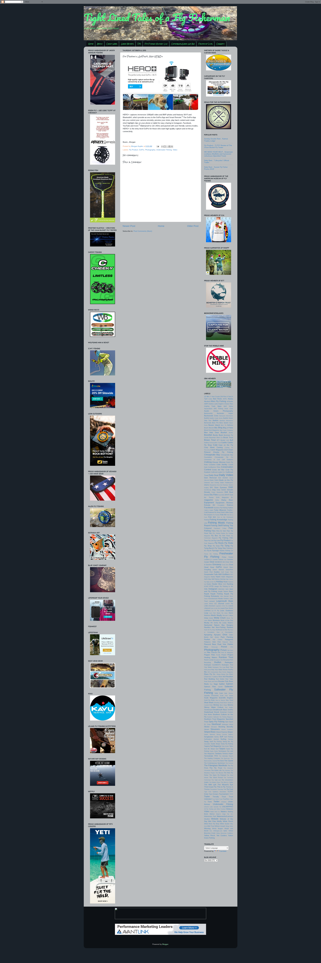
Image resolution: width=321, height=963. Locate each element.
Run (211, 684)
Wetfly (219, 821)
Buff (231, 440)
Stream (206, 729)
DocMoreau (207, 490)
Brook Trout (228, 437)
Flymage (215, 550)
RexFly (230, 670)
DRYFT (227, 495)
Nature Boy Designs (223, 625)
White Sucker (224, 824)
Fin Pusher (216, 515)
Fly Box (214, 536)
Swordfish (207, 744)
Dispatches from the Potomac (219, 485)
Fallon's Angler (208, 510)
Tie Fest (230, 789)
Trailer (207, 796)
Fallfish (230, 508)
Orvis (225, 634)
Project (223, 655)
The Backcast (225, 758)
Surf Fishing (228, 737)
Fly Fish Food (224, 536)
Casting (220, 447)
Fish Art (223, 515)
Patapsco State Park (212, 642)
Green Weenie (218, 570)
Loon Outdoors (226, 611)
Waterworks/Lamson (225, 816)
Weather (207, 819)
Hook (225, 582)
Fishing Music (216, 522)
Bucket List (225, 440)
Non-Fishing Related (224, 627)
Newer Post (129, 226)
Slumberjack (208, 710)
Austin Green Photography (218, 411)
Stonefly (230, 727)
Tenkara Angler (227, 753)
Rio (205, 672)
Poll (219, 652)
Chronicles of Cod (212, 460)
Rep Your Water (216, 670)
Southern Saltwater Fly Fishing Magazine (220, 717)
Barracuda (207, 423)
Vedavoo (229, 809)
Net (213, 627)
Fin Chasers (208, 515)
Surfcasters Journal (211, 739)
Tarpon (222, 748)
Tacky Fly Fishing (227, 744)
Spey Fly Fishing (216, 721)
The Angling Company (212, 758)
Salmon (229, 684)
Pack (223, 637)
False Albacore (220, 510)
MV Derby (214, 623)
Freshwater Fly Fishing (218, 555)
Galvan (220, 559)
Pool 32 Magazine (227, 652)
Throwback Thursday (216, 789)
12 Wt (206, 396)
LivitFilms (207, 611)
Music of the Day (227, 620)
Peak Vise (221, 644)
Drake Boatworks (217, 492)
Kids (221, 596)
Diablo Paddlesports (226, 482)
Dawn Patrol (214, 480)
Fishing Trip (227, 525)
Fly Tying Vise (220, 548)
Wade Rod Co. (215, 811)
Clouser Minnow (218, 462)
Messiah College (228, 615)
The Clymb (228, 761)
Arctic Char (228, 409)
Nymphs (217, 635)
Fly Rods (228, 543)
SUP (221, 737)
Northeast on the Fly (223, 630)
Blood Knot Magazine (211, 430)
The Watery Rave (214, 782)
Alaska (230, 399)
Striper (230, 732)
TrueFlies (226, 799)
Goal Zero (225, 564)
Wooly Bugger (217, 828)
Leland (230, 606)
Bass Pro (215, 423)
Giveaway (216, 564)
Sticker (207, 727)
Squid (231, 722)
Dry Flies (214, 494)
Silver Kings (223, 705)
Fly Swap (216, 546)
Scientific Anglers (226, 698)
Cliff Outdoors (227, 460)
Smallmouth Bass (220, 710)
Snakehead (208, 712)
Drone (206, 495)
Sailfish (222, 684)
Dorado (207, 492)
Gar (225, 559)
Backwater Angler (225, 413)
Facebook (208, 507)
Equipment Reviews (224, 503)
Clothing (208, 462)
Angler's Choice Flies (225, 404)
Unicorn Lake (208, 806)
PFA (231, 647)
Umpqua (223, 801)
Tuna (210, 802)
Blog (220, 427)
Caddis (224, 442)
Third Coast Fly (210, 787)
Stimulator (214, 727)
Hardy (213, 577)
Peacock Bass (210, 644)
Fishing (206, 520)
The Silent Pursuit (216, 777)
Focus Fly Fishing (211, 554)
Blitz (216, 428)
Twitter (216, 801)
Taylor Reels (214, 751)
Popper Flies (209, 655)
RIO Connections (213, 672)
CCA (226, 450)
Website (214, 819)
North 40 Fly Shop (209, 630)
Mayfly (219, 615)
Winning (207, 828)
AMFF (206, 404)
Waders (224, 812)
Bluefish (224, 432)
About (100, 44)
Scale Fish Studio (226, 695)
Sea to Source (220, 700)
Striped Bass (210, 732)
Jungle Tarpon (223, 591)
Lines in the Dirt (215, 608)
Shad (206, 702)
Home (90, 44)
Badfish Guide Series (216, 418)
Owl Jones (214, 637)
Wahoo (212, 814)
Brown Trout (210, 440)
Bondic (231, 432)
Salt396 (220, 686)
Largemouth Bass (224, 601)
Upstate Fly (217, 806)
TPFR (231, 794)
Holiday (219, 581)
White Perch (228, 821)
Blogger (165, 944)
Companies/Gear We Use (183, 44)
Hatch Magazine (227, 577)
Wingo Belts (229, 826)
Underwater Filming (164, 150)
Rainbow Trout (226, 657)
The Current (229, 763)
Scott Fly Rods (209, 700)
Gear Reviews (127, 44)
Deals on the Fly (226, 480)
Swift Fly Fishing (216, 741)
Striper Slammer (209, 734)
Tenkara (218, 753)
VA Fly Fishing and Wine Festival (214, 809)
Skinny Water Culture (213, 707)
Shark (211, 702)
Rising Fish (224, 674)
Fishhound (230, 517)
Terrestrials (208, 756)
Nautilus (207, 627)
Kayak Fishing (217, 594)
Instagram (213, 589)
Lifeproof (207, 608)
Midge (206, 618)
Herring (222, 579)
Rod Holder (220, 679)
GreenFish (229, 570)
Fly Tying (225, 545)
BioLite (211, 428)
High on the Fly (211, 582)
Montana (216, 620)
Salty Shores (228, 693)
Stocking (221, 727)
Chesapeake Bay (212, 454)
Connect (220, 44)
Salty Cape (219, 693)
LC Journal (219, 603)
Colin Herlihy (222, 465)
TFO (216, 756)
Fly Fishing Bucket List (156, 44)
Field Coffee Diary (227, 512)
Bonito (215, 435)
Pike (208, 652)
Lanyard (212, 601)
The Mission (219, 773)
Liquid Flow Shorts (226, 608)
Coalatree (212, 465)
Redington (229, 662)
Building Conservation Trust (212, 442)
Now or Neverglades (225, 632)
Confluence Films (214, 467)
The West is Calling (227, 782)
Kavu (231, 591)
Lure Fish (212, 613)
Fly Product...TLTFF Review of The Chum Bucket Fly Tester (218, 146)
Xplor (225, 831)
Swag (206, 741)
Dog (214, 490)
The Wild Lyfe (210, 785)
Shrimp (216, 705)
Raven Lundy (208, 660)
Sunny (216, 737)
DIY (139, 44)
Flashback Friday (220, 528)
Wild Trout (210, 826)
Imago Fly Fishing (221, 586)
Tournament (224, 794)
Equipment (209, 502)
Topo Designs (213, 794)
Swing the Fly (228, 741)
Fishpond (208, 528)
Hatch (218, 577)
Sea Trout (229, 700)
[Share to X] (167, 146)
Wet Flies (212, 821)
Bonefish (208, 435)
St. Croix (207, 724)
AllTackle (230, 401)
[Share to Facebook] (169, 146)
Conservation (227, 467)
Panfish (207, 639)
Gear (212, 562)
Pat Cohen (217, 639)
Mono (210, 620)
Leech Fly (229, 603)
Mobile (211, 618)
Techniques (222, 751)
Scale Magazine (211, 698)
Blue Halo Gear (211, 432)
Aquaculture (208, 409)
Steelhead (216, 724)
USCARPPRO (227, 807)
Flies (213, 531)
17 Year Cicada (214, 396)
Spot (226, 722)
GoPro (141, 150)
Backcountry (208, 413)
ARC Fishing (218, 409)
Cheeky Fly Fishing (223, 452)
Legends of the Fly (222, 606)
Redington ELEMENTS (212, 665)
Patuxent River (227, 642)
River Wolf (222, 677)
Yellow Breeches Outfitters (224, 833)
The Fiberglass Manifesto (215, 765)
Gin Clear (226, 562)
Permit (224, 647)
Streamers (215, 729)
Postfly (218, 655)
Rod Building (209, 679)
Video (175, 150)
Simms (230, 705)
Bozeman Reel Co (216, 437)
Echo (217, 500)
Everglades (221, 505)
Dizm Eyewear (220, 487)
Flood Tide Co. (209, 533)
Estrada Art (209, 505)
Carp (215, 445)
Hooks (209, 584)
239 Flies (223, 396)
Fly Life (210, 540)
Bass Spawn (223, 423)
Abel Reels (217, 399)
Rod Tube (229, 679)
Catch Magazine (217, 450)
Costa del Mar (218, 470)
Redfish (217, 662)
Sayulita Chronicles (211, 695)
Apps (219, 406)
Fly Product (133, 150)
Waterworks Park (210, 816)
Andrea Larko (213, 404)
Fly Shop (208, 546)
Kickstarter (215, 596)
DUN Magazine (222, 497)
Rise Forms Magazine (226, 672)
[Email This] (162, 146)
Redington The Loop (219, 667)
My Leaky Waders (226, 623)
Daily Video (226, 475)
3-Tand (229, 396)
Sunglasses (208, 737)
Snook (216, 712)
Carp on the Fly (226, 445)
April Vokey (228, 406)
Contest (207, 469)
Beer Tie (223, 425)
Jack (226, 589)
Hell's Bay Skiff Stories (212, 579)
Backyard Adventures (226, 416)
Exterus (230, 505)
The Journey (226, 770)
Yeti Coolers (221, 835)
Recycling (207, 662)
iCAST (206, 586)
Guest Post (208, 572)
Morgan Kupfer (137, 146)
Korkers (226, 598)
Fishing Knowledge (218, 519)
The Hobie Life (216, 770)
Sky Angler (229, 707)
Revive (225, 670)
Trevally (216, 797)
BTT (218, 440)
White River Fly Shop (211, 824)
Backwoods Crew (211, 416)
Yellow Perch (209, 835)
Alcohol (207, 401)
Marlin (213, 615)
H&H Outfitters (224, 574)
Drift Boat (229, 492)
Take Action (225, 746)
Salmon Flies (210, 687)
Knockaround (213, 598)
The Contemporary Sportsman (214, 763)
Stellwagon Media (227, 724)
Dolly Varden (221, 490)
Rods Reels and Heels (211, 681)
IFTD (211, 586)
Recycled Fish (228, 660)
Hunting (230, 584)
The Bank (220, 761)
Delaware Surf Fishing (211, 482)
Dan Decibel (223, 478)
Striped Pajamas (221, 732)
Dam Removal (210, 478)
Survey (230, 739)
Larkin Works (208, 603)
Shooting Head (218, 702)
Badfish (206, 418)
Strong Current (222, 734)
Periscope (215, 647)
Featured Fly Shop (214, 512)
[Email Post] (158, 146)
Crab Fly (229, 470)
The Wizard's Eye (225, 785)
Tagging (207, 746)
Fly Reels (219, 543)
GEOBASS (218, 562)
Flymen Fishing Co (226, 550)
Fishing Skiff (216, 525)
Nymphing (208, 635)
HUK (224, 584)
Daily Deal (213, 475)
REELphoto (207, 669)
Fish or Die (221, 517)
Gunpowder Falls (211, 574)
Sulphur (230, 734)
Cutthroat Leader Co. (218, 472)
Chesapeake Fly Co (224, 457)
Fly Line (217, 540)
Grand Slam (228, 567)
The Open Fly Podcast (217, 775)
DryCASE (221, 495)
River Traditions (213, 676)
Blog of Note (228, 428)
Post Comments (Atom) (143, 231)
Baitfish (215, 420)
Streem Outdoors (227, 729)
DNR (230, 487)
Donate (230, 490)
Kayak (206, 594)
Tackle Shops (215, 744)
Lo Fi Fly (215, 611)
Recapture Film (218, 660)
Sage (216, 684)
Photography (150, 150)
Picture (223, 650)
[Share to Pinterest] (172, 146)
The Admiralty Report (226, 756)
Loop (206, 613)
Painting (230, 637)
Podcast (214, 652)
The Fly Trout (215, 768)
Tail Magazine (215, 746)
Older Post (192, 226)
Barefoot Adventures (226, 420)
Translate (222, 851)
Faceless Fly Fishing (221, 508)
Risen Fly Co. (210, 674)
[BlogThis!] (165, 146)
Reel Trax (229, 667)
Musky (206, 623)
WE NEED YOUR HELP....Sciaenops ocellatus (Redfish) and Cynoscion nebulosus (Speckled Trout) (218, 154)
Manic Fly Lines (222, 613)
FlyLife (209, 550)
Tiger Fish (207, 791)
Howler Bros (217, 584)
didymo (206, 485)
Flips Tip (230, 531)
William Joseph (220, 826)
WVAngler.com (217, 831)
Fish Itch (212, 517)
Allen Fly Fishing (218, 401)
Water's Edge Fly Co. (224, 814)
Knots (220, 598)
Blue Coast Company (226, 430)
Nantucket (208, 625)
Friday (224, 557)
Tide (225, 789)
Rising (218, 674)
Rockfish (229, 677)
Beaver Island (214, 425)
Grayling (207, 570)
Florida (218, 533)
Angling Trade (209, 406)
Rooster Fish (223, 681)
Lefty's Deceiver (209, 606)
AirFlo (225, 399)
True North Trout (217, 799)
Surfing (223, 739)
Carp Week (111, 44)
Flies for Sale (221, 531)
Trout (224, 797)
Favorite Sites (205, 44)
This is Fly (221, 787)
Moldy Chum (220, 618)
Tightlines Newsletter (219, 791)
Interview (221, 589)
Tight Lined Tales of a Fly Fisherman (157, 17)
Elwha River (227, 500)
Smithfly (230, 710)
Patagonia (229, 639)
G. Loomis (214, 559)
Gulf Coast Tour (227, 572)
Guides (217, 572)
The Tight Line (216, 780)
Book (221, 435)
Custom (207, 472)
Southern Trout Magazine (214, 719)
